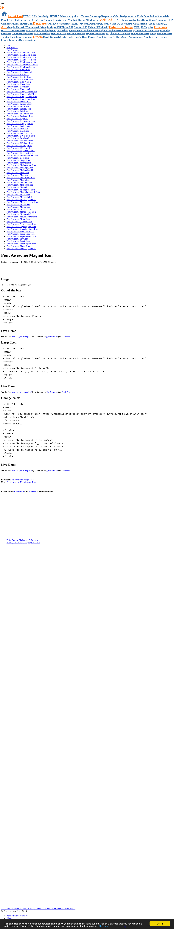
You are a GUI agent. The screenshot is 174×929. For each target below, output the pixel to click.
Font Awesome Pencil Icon (18, 241)
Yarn (95, 20)
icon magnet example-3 (22, 470)
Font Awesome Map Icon (17, 175)
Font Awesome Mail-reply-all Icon (21, 170)
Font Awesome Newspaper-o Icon (21, 224)
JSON (144, 27)
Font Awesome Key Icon (17, 118)
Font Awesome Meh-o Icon (18, 187)
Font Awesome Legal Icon (18, 131)
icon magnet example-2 (22, 392)
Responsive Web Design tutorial (118, 16)
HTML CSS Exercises (13, 30)
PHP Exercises (124, 30)
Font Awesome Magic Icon (18, 160)
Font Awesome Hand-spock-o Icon (22, 67)
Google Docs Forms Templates (90, 37)
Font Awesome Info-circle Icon (20, 114)
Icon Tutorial (12, 47)
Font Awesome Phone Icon (18, 246)
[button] (87, 3)
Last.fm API (80, 27)
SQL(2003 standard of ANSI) (62, 23)
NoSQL (116, 23)
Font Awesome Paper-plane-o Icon (21, 236)
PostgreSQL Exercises (137, 33)
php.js (77, 16)
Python (123, 20)
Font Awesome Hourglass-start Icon (22, 91)
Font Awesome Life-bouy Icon (20, 141)
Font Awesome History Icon (19, 82)
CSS (34, 16)
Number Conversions (155, 37)
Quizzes (23, 40)
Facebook (19, 491)
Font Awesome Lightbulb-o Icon (21, 150)
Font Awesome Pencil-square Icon (21, 244)
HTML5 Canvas (22, 20)
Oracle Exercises (76, 33)
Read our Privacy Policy (17, 916)
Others (38, 37)
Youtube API (33, 27)
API (4, 27)
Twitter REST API (98, 27)
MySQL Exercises (95, 33)
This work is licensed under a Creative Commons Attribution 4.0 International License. (38, 908)
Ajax (150, 27)
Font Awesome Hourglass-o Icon (21, 99)
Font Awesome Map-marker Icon (21, 177)
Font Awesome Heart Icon (18, 74)
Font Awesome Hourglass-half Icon (22, 94)
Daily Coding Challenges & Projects (22, 540)
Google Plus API (16, 27)
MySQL (84, 23)
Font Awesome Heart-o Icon (19, 77)
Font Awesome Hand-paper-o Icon (21, 57)
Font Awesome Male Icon (18, 172)
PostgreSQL (96, 23)
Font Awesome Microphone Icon (21, 190)
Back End (105, 20)
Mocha (81, 20)
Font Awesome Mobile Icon (18, 204)
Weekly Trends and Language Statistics (23, 542)
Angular (63, 20)
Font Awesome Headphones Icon (21, 72)
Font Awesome (13, 50)
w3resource (6, 6)
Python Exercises (142, 30)
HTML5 (54, 16)
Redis (144, 23)
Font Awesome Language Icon (20, 123)
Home (9, 45)
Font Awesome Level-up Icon (19, 138)
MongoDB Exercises (161, 33)
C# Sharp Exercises (22, 33)
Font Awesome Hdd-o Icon (18, 69)
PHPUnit (27, 23)
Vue (70, 20)
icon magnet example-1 (22, 336)
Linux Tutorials (9, 40)
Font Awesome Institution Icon (20, 116)
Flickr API (67, 27)
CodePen (66, 336)
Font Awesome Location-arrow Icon (22, 155)
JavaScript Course (42, 20)
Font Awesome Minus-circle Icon (21, 197)
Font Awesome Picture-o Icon (19, 104)
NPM (89, 20)
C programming (158, 20)
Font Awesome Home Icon (18, 84)
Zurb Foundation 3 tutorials (153, 16)
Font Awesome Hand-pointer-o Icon (22, 62)
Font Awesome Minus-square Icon (21, 199)
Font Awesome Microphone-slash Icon (23, 192)
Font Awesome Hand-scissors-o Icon (22, 64)
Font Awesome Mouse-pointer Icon (22, 217)
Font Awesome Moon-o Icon (19, 209)
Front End (15, 16)
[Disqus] (87, 660)
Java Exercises (42, 33)
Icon (55, 20)
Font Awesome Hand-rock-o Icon (21, 52)
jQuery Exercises (58, 30)
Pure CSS (6, 20)
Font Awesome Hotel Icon (18, 87)
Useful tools (66, 37)
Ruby (145, 20)
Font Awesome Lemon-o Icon (19, 133)
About (9, 918)
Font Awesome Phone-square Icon (21, 248)
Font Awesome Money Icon (18, 207)
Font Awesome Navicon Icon (19, 221)
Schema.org (66, 16)
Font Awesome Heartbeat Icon (20, 79)
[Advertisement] (33, 268)
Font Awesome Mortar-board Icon (21, 212)
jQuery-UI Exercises (79, 30)
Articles (32, 40)
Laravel (17, 23)
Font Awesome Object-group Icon (21, 226)
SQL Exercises (58, 33)
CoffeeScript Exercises (103, 30)
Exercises (160, 27)
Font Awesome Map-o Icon (18, 180)
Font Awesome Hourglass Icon (20, 89)
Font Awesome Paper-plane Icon (21, 234)
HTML (27, 16)
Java (130, 20)
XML (137, 27)
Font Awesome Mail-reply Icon (20, 168)
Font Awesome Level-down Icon (21, 136)
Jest (75, 20)
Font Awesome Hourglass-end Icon (22, 96)
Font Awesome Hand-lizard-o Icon (21, 55)
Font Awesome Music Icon (18, 219)
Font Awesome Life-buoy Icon (20, 143)
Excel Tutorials (51, 37)
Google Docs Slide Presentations (125, 37)
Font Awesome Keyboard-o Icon (21, 121)
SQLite (107, 23)
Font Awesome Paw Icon (17, 239)
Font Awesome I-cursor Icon (19, 101)
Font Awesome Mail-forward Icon (21, 165)
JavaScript (43, 16)
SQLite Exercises (115, 33)
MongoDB (127, 23)
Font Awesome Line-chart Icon (20, 153)
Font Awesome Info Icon (17, 111)
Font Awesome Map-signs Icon (20, 185)
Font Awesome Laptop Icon (18, 126)
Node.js (137, 20)
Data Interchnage (121, 27)
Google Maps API (51, 27)
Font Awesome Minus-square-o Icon (22, 202)
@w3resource (52, 336)
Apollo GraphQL (157, 23)
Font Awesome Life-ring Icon (19, 145)
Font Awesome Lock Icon (18, 158)
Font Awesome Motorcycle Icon (20, 214)
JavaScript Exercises (37, 30)
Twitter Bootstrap (91, 16)
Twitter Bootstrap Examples (16, 37)
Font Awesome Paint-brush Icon (20, 231)
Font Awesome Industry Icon (19, 109)
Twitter (32, 491)
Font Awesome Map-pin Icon (19, 182)
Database (39, 23)
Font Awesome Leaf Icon (17, 128)
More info (103, 926)
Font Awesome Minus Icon (18, 194)
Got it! (160, 923)
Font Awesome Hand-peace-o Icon (21, 60)
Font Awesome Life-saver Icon (20, 148)
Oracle (137, 23)
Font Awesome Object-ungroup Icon (22, 229)
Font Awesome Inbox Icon (18, 106)
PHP (115, 20)
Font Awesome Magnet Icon (19, 163)
